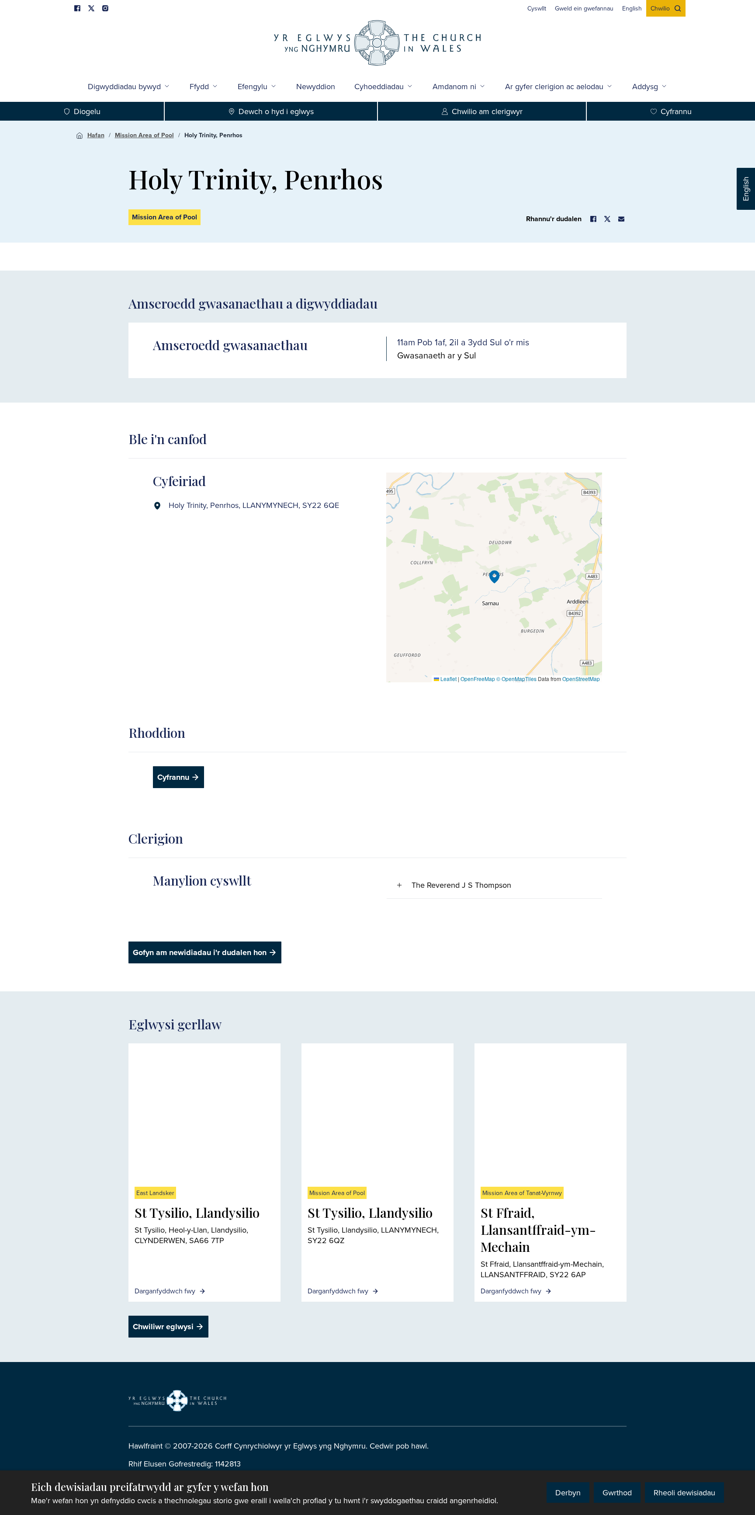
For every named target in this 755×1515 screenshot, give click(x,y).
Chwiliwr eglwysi (163, 1326)
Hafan (95, 135)
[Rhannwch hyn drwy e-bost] (621, 219)
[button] (494, 577)
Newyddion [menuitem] (315, 86)
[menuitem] (537, 8)
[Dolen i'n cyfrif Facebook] (77, 8)
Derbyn (568, 1492)
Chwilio (660, 8)
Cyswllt (536, 8)
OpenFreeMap (478, 678)
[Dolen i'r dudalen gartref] (377, 44)
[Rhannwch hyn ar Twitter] (607, 219)
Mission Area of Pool (144, 135)
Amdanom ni (454, 86)
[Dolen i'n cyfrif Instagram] (105, 8)
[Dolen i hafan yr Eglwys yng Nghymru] (177, 1401)
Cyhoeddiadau (379, 86)
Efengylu (252, 86)
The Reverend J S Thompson (461, 884)
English (745, 189)
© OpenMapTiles (516, 678)
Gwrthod (617, 1492)
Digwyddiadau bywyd (124, 86)
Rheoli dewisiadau (684, 1492)
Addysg (645, 86)
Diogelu (87, 111)
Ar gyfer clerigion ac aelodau (554, 86)
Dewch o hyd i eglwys (276, 111)
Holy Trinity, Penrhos (213, 135)
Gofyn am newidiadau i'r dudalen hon (200, 952)
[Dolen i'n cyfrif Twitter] (91, 8)
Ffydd (199, 86)
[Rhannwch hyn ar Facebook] (593, 219)
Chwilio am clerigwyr (487, 111)
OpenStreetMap (581, 678)
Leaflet (448, 678)
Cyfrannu (676, 111)
